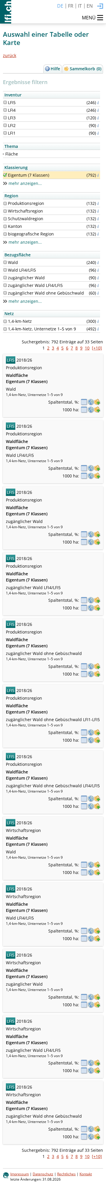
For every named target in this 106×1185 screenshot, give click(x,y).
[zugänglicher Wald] (5, 277)
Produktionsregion (26, 203)
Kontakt (86, 1173)
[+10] (97, 348)
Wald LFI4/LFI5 (22, 270)
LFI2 (12, 125)
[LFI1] (5, 133)
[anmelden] (100, 6)
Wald (13, 262)
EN (90, 6)
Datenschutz (43, 1173)
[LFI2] (5, 125)
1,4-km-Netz (20, 321)
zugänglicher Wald (26, 277)
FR (70, 6)
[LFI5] (5, 102)
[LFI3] (5, 118)
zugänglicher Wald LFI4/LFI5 (35, 285)
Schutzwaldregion (25, 218)
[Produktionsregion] (5, 203)
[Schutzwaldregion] (5, 219)
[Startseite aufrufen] (5, 12)
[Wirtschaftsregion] (5, 211)
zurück (9, 55)
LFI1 (12, 133)
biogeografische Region (31, 234)
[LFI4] (5, 110)
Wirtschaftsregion (25, 211)
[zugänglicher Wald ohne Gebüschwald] (5, 293)
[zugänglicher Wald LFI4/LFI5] (5, 285)
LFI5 (12, 102)
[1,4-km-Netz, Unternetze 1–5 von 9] (5, 329)
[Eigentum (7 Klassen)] (5, 175)
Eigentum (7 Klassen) (28, 175)
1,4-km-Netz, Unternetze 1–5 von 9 (42, 329)
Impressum (19, 1173)
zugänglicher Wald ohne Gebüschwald (46, 293)
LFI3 (12, 118)
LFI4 (12, 110)
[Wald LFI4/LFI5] (5, 270)
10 (87, 348)
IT (80, 6)
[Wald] (5, 262)
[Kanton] (5, 226)
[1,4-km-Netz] (5, 321)
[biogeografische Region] (5, 234)
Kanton (15, 226)
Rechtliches (66, 1173)
